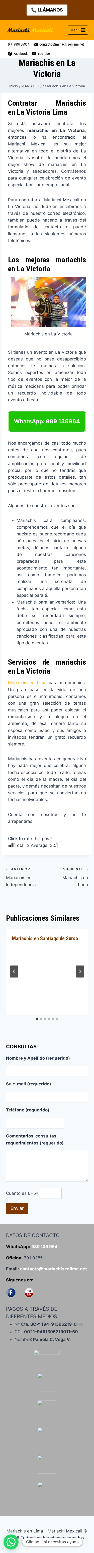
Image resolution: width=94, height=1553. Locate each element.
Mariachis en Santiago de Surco (45, 938)
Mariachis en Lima (27, 682)
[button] (11, 1541)
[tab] (37, 1019)
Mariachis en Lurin (75, 877)
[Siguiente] (80, 971)
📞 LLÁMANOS (47, 10)
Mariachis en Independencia (21, 877)
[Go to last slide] (14, 971)
